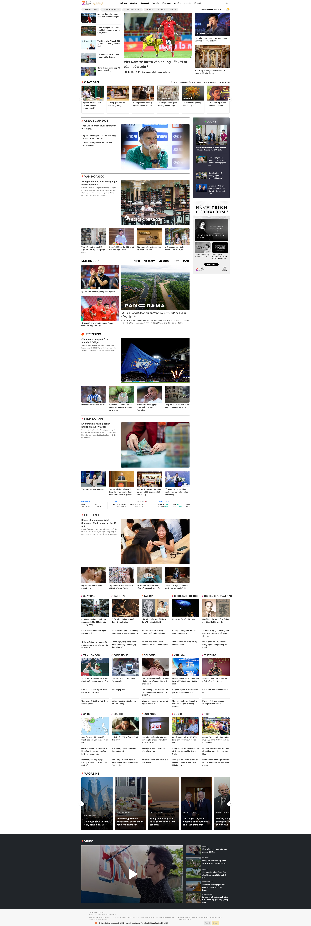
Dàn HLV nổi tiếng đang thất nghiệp (99, 292)
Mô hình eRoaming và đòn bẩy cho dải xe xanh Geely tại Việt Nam (215, 751)
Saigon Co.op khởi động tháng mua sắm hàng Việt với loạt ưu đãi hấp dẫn (215, 740)
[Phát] (132, 874)
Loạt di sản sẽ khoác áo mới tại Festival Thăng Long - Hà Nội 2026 (185, 681)
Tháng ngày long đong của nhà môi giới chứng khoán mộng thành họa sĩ (125, 644)
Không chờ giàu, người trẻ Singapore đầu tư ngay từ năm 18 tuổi (98, 523)
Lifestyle (187, 3)
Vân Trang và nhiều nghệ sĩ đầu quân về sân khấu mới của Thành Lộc (125, 762)
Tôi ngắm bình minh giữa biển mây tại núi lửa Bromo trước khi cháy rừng (185, 762)
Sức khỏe (150, 714)
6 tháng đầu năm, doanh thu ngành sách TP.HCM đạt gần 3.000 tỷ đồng (93, 622)
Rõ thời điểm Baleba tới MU (93, 405)
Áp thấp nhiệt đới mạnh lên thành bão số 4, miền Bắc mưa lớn (94, 740)
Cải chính (197, 3)
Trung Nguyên (197, 201)
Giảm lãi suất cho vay (111, 9)
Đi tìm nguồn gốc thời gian (183, 619)
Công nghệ (166, 3)
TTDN (207, 714)
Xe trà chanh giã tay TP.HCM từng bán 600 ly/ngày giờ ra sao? (184, 740)
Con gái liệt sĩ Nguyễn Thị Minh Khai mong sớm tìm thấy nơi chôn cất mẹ (155, 681)
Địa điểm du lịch (207, 882)
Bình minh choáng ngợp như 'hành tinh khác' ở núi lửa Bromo (213, 887)
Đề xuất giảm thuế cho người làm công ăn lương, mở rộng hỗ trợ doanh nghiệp (94, 751)
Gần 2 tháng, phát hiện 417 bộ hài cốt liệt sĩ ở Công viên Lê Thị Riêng (155, 692)
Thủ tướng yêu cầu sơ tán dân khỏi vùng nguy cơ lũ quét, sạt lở (108, 30)
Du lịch (178, 714)
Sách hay (133, 3)
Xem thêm (211, 262)
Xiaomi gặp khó (118, 690)
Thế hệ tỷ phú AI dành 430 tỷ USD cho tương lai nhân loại (109, 43)
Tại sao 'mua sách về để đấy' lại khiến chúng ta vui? (92, 105)
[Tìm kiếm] (227, 3)
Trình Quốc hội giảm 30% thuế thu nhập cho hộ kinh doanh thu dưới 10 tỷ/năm (120, 492)
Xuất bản (123, 3)
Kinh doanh (144, 3)
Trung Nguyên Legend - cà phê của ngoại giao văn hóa (219, 256)
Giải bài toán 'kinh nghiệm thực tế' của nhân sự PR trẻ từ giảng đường (216, 762)
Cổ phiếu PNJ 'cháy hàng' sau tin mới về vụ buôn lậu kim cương (176, 492)
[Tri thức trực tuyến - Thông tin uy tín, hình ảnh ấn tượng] (92, 3)
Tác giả (148, 596)
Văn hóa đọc (94, 176)
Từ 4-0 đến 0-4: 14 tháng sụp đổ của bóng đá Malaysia (147, 72)
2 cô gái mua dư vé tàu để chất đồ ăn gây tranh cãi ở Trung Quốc (185, 751)
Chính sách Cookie (156, 923)
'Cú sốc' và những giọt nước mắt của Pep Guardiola (146, 407)
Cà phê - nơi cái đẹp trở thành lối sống (202, 255)
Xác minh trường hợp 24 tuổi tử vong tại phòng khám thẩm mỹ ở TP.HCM (155, 740)
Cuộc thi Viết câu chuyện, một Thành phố (161, 9)
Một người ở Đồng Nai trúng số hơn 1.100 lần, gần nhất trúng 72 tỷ (149, 492)
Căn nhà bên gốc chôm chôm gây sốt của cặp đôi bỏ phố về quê (214, 875)
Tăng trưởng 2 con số (133, 9)
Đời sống (177, 3)
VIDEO (88, 841)
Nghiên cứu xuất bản (218, 596)
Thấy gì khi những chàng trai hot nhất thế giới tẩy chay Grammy (184, 704)
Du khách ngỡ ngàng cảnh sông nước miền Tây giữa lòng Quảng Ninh (215, 899)
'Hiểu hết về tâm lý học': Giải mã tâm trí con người (210, 236)
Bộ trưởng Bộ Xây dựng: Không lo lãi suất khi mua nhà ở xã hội (94, 762)
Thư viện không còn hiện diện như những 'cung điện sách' (93, 250)
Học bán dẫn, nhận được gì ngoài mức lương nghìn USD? (215, 175)
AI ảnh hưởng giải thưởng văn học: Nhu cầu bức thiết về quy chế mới (215, 633)
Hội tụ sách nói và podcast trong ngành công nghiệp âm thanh (215, 644)
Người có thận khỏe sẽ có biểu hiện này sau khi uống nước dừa (121, 407)
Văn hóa (155, 3)
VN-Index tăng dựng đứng (92, 489)
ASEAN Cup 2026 (91, 9)
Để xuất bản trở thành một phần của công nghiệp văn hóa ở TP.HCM (94, 645)
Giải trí (118, 714)
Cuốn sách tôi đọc (186, 596)
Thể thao (210, 655)
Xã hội (87, 714)
